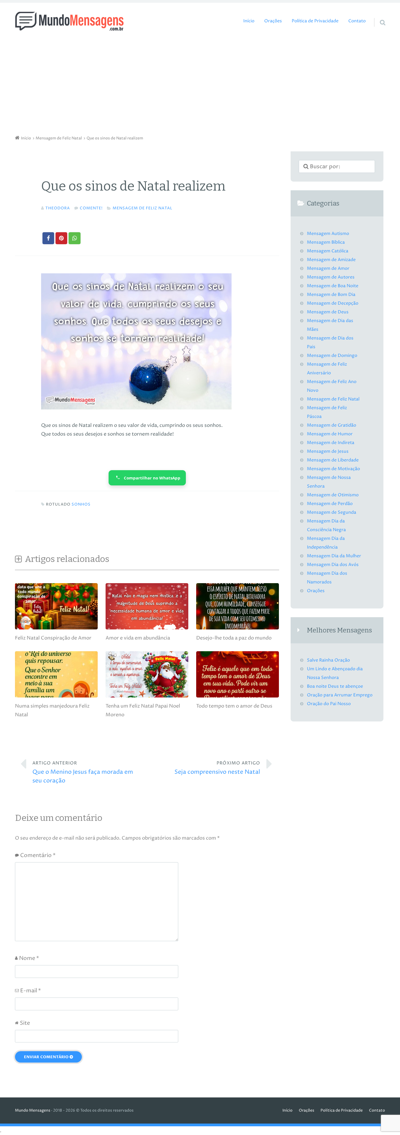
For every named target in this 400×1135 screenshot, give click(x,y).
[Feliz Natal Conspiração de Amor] (56, 628)
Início (248, 21)
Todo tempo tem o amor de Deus (234, 706)
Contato (357, 21)
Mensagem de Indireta (330, 443)
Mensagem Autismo (328, 234)
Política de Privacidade (315, 21)
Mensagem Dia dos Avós (333, 565)
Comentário (38, 855)
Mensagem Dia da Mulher (334, 556)
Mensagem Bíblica (326, 242)
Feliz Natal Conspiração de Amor (53, 638)
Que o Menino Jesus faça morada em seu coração (82, 772)
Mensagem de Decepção (332, 303)
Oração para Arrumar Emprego (340, 695)
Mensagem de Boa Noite (332, 286)
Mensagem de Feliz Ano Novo (331, 386)
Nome (29, 958)
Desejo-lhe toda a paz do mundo (234, 638)
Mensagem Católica (327, 251)
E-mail (30, 991)
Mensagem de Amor (328, 268)
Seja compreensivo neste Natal (217, 768)
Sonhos (81, 504)
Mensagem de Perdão (330, 504)
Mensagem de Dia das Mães (330, 325)
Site (25, 1023)
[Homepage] (69, 21)
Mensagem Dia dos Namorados (327, 578)
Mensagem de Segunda (331, 512)
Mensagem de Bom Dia (331, 295)
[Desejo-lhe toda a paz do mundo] (237, 628)
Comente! (91, 208)
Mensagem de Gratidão (331, 425)
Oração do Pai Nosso (329, 704)
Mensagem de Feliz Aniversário (327, 369)
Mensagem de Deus (328, 312)
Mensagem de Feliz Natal (143, 208)
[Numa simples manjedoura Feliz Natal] (56, 696)
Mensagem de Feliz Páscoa (327, 412)
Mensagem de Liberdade (333, 460)
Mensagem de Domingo (332, 356)
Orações (273, 21)
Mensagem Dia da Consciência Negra (326, 525)
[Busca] (377, 15)
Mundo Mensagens (32, 1110)
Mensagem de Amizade (331, 260)
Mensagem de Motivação (333, 469)
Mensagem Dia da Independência (326, 543)
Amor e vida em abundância (138, 638)
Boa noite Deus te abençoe (335, 686)
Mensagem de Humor (330, 434)
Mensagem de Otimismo (333, 495)
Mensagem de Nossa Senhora (329, 482)
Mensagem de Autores (331, 277)
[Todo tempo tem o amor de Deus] (237, 696)
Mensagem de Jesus (328, 451)
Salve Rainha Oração (328, 660)
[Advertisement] (200, 84)
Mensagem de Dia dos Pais (330, 342)
